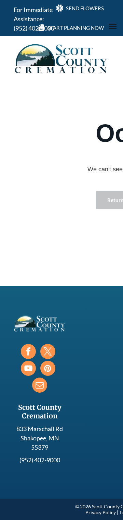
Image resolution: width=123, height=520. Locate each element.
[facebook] (28, 352)
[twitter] (47, 352)
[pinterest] (47, 369)
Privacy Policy (100, 512)
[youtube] (28, 369)
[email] (39, 386)
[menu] (113, 26)
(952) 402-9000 (39, 460)
